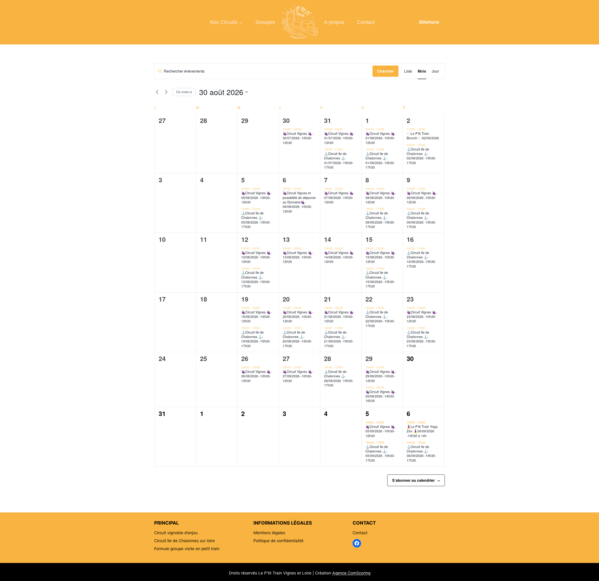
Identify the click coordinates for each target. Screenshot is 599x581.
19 (244, 298)
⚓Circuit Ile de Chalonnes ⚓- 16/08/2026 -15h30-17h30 (421, 259)
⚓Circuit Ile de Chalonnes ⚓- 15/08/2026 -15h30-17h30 (380, 279)
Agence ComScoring (351, 573)
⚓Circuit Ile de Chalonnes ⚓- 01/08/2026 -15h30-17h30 (380, 160)
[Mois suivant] (166, 92)
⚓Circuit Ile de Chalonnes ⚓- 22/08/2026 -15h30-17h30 (380, 319)
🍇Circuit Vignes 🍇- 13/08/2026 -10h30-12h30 (298, 257)
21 (327, 298)
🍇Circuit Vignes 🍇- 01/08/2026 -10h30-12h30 (380, 138)
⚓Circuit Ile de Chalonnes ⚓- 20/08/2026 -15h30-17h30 (297, 339)
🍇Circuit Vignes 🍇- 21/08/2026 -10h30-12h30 (339, 317)
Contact (366, 22)
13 (286, 239)
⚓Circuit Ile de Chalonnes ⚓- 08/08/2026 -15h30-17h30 (380, 220)
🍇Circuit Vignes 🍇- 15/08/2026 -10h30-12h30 (380, 257)
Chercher (385, 71)
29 (369, 358)
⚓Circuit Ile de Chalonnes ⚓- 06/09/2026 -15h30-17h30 (421, 453)
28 (327, 358)
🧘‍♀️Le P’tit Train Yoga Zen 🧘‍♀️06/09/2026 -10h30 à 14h (422, 431)
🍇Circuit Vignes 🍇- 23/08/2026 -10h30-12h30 (422, 317)
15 (369, 239)
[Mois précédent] (157, 92)
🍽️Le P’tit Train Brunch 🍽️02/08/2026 (423, 135)
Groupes (265, 22)
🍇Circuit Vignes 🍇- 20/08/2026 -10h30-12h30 (298, 317)
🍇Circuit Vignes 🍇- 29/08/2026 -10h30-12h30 (380, 376)
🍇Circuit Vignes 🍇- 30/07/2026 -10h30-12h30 (298, 138)
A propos (334, 22)
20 (286, 298)
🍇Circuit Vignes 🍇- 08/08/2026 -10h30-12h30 (380, 197)
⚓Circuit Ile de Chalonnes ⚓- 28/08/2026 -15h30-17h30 (339, 378)
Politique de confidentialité (278, 540)
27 (286, 358)
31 (327, 120)
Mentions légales (269, 532)
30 (286, 120)
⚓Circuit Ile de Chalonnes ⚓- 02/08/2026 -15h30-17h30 (421, 156)
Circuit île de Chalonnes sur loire (184, 540)
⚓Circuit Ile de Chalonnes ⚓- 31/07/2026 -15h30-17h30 (339, 160)
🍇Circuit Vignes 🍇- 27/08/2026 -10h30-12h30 (298, 376)
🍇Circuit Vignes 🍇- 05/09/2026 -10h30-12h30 (380, 431)
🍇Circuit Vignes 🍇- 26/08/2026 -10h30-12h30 (256, 376)
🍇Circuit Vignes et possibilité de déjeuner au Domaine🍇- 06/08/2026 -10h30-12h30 (299, 202)
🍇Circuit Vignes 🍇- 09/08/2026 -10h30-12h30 (422, 197)
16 (410, 239)
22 (369, 298)
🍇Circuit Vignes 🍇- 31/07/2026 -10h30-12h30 (339, 138)
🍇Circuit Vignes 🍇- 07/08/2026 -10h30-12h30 (339, 197)
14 (327, 239)
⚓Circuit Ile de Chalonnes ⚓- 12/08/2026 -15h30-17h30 (256, 279)
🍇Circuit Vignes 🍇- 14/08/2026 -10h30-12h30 (339, 257)
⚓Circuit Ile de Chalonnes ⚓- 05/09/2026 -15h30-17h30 (380, 453)
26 (244, 358)
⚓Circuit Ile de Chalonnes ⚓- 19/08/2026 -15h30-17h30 (256, 339)
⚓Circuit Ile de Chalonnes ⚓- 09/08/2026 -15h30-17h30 (421, 220)
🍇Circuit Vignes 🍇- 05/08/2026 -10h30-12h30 (256, 197)
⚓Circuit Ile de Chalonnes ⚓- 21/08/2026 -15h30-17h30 (339, 339)
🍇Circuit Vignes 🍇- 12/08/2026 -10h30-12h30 (256, 257)
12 (244, 239)
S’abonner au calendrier (413, 480)
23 (410, 298)
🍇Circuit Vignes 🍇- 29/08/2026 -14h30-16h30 (380, 396)
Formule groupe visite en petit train (186, 548)
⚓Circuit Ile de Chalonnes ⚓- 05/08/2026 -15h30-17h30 (256, 220)
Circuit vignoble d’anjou (176, 532)
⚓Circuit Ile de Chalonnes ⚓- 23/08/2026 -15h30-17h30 (421, 339)
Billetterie (429, 22)
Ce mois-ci (184, 91)
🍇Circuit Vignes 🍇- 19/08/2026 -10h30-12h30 (256, 317)
